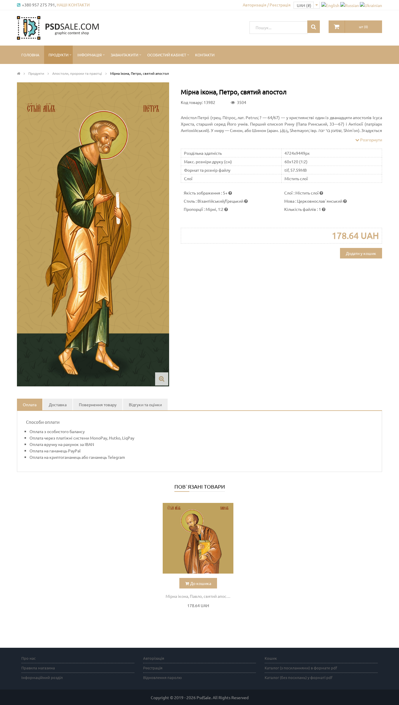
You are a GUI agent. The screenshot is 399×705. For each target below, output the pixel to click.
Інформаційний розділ (42, 677)
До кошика (200, 583)
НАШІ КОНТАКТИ (73, 4)
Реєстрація (152, 667)
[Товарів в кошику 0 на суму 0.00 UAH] (337, 26)
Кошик (271, 658)
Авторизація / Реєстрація (267, 4)
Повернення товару (98, 404)
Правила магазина (38, 667)
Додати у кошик (361, 253)
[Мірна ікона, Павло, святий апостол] (198, 538)
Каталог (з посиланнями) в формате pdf (301, 667)
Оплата (30, 404)
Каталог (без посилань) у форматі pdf (298, 677)
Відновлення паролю (162, 677)
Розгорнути (370, 139)
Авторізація (153, 658)
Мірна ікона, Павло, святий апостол (199, 596)
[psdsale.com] (58, 27)
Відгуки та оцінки (145, 404)
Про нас (28, 658)
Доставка (58, 404)
